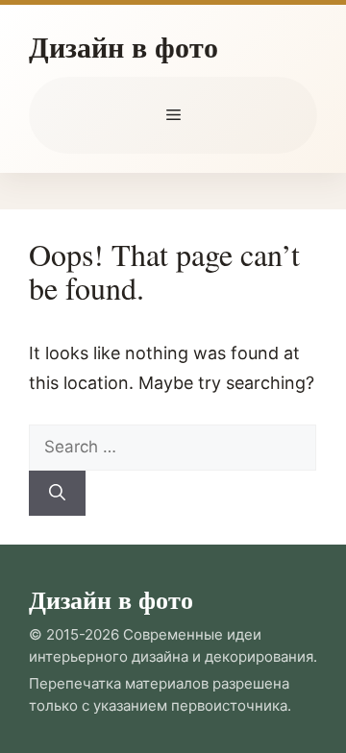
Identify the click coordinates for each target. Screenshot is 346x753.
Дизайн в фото (123, 46)
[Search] (57, 494)
